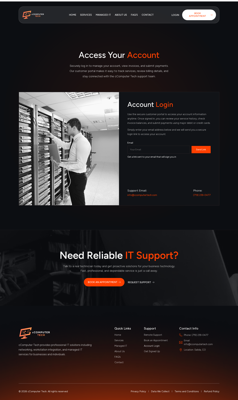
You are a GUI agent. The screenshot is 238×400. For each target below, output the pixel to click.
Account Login (152, 345)
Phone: (197, 190)
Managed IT (103, 14)
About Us (121, 14)
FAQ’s (134, 14)
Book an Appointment (156, 340)
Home (72, 14)
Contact (148, 14)
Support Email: (137, 190)
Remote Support (153, 334)
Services (86, 14)
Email (130, 143)
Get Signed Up (152, 351)
